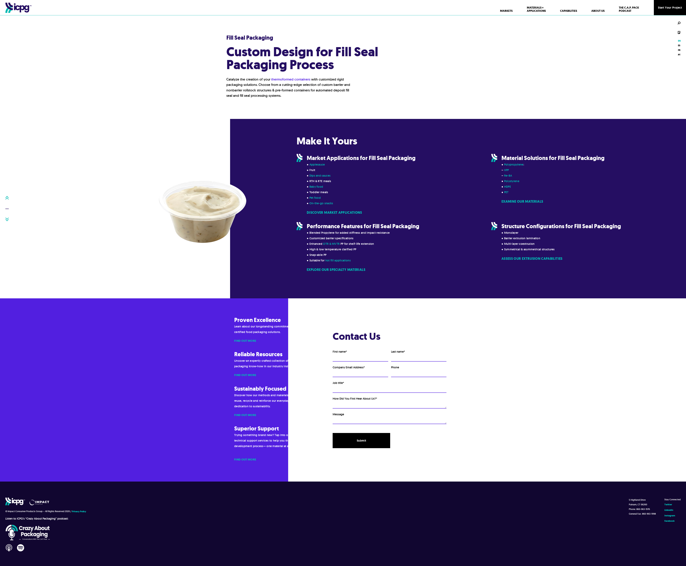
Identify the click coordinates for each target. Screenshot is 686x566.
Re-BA (508, 175)
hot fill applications (338, 260)
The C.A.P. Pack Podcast (629, 9)
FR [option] (679, 50)
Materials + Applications (536, 9)
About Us (598, 11)
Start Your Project (670, 7)
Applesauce (317, 164)
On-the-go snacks (321, 203)
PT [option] (679, 54)
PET (506, 192)
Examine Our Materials (522, 201)
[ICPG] (18, 7)
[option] (679, 45)
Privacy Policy (79, 511)
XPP (506, 170)
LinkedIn (668, 510)
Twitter (668, 504)
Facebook (669, 520)
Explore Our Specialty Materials (336, 269)
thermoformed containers (290, 79)
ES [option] (679, 45)
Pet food (315, 198)
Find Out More (245, 341)
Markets (506, 11)
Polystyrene (511, 181)
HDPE (507, 187)
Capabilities (568, 11)
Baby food (316, 187)
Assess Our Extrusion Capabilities (532, 258)
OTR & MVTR (331, 244)
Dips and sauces (320, 175)
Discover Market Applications (334, 212)
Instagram (669, 515)
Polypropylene (513, 164)
